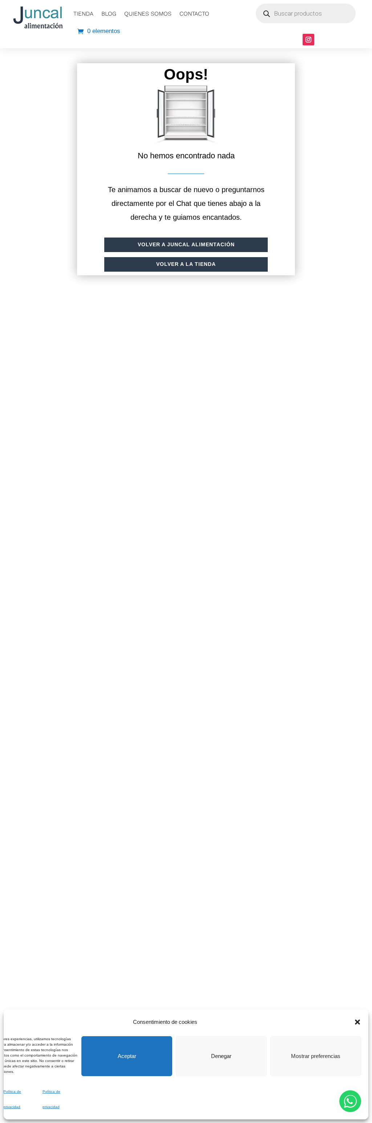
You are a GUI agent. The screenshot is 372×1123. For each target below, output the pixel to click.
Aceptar (127, 1056)
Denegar (221, 1056)
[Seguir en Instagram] (308, 39)
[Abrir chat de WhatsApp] (350, 1101)
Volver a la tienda (186, 264)
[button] (357, 1022)
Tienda (83, 13)
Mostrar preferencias (315, 1056)
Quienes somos (147, 13)
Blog (108, 13)
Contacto (194, 13)
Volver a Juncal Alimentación (186, 244)
